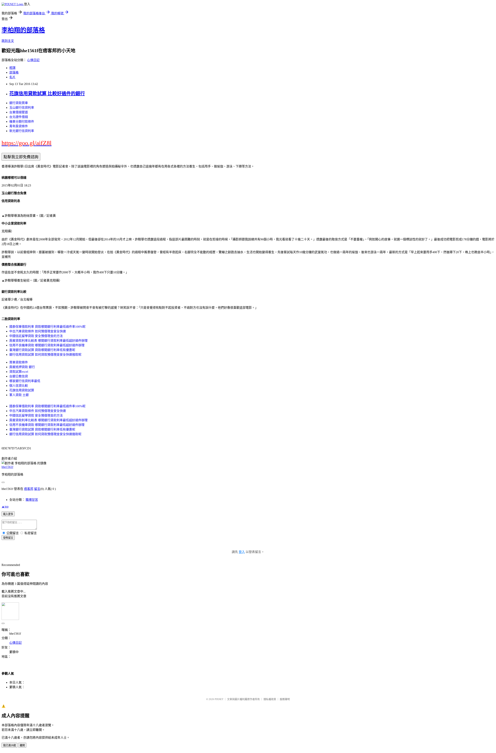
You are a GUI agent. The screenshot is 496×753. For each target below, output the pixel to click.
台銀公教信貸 (18, 376)
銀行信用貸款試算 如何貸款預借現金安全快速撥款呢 (45, 354)
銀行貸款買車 (18, 103)
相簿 (12, 67)
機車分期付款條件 (21, 121)
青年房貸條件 (18, 126)
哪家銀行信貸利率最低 (24, 381)
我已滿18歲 (9, 745)
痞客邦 (28, 488)
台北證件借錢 (18, 117)
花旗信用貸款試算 (21, 390)
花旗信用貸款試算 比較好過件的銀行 (47, 93)
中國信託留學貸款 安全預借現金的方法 (36, 336)
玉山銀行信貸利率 (21, 107)
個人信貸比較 (18, 385)
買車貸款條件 (18, 362)
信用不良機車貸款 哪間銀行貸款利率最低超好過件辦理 (46, 345)
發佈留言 (8, 537)
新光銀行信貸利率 (21, 131)
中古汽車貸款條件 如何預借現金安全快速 (37, 331)
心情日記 (33, 60)
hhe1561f (7, 467)
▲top (5, 506)
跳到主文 (8, 40)
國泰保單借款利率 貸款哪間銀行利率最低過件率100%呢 (47, 326)
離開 (22, 745)
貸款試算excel (18, 371)
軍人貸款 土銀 (19, 395)
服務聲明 (285, 699)
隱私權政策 (270, 699)
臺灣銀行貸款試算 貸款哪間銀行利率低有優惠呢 (42, 350)
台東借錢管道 (18, 112)
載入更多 (8, 514)
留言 (37, 488)
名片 (12, 77)
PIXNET (219, 699)
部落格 (14, 72)
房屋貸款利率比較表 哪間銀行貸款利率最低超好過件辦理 (48, 340)
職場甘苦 (32, 499)
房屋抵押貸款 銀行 (22, 367)
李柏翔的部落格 (23, 30)
